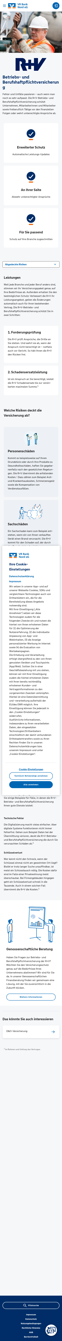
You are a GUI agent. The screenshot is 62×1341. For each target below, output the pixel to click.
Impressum (31, 1314)
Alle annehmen (31, 784)
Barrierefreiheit (31, 1337)
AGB (31, 1332)
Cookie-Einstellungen (31, 769)
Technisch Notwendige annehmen (31, 776)
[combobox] (31, 264)
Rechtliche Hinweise (31, 1328)
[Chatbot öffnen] (51, 1330)
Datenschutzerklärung (21, 576)
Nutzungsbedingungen (31, 1323)
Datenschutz (31, 1319)
